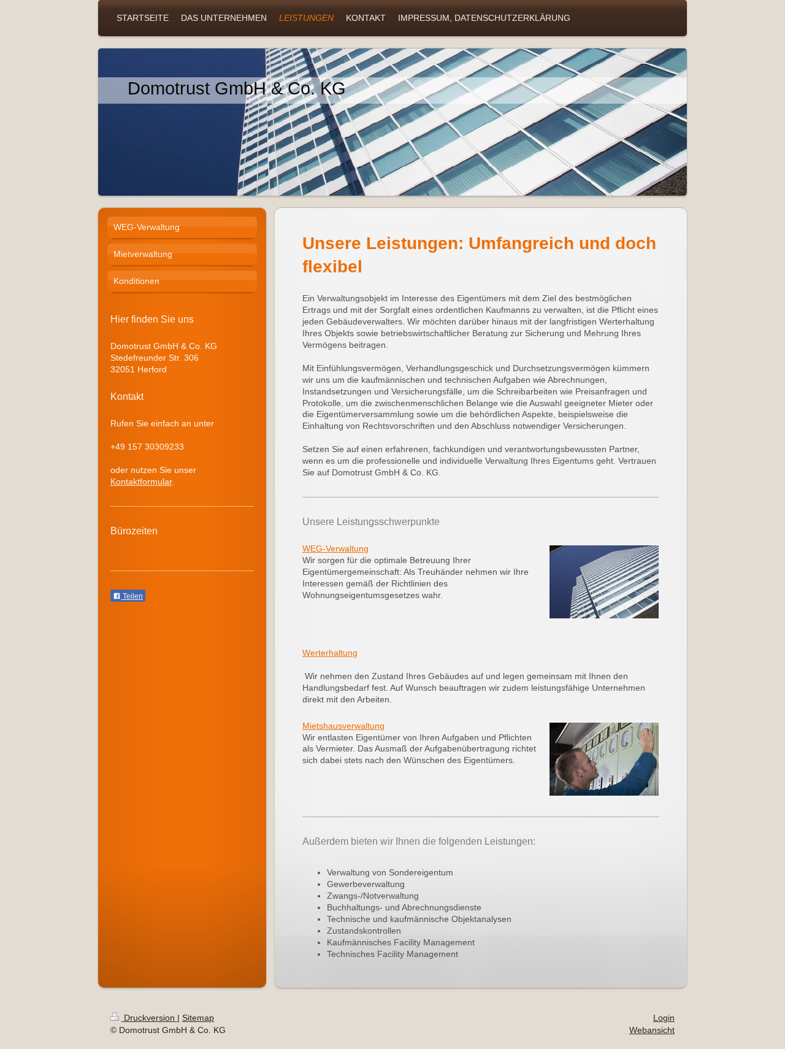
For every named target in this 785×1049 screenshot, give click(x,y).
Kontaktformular (141, 481)
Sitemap (198, 1018)
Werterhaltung (330, 653)
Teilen (132, 596)
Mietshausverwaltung (343, 726)
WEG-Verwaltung (335, 548)
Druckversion (149, 1018)
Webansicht (652, 1030)
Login (664, 1018)
